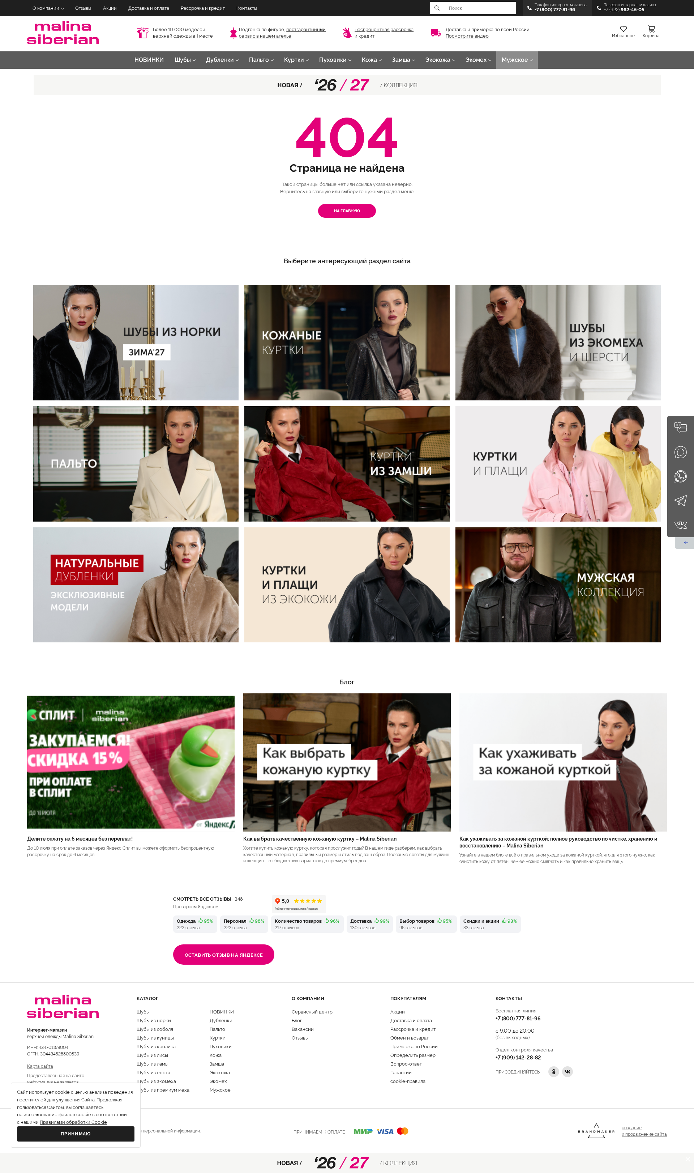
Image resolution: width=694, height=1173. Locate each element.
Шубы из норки (154, 1020)
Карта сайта (40, 1066)
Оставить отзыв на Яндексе (224, 954)
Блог (297, 1020)
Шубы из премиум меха (163, 1089)
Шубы (183, 59)
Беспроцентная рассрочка (384, 29)
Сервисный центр (312, 1011)
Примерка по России (414, 1046)
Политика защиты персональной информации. (152, 1130)
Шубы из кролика (156, 1046)
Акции (110, 8)
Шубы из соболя (155, 1028)
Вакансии (303, 1028)
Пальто (259, 59)
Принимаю (76, 1133)
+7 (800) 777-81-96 (518, 1018)
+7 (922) (624, 9)
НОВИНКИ (149, 59)
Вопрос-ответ (406, 1063)
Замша (401, 59)
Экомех (476, 59)
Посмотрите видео (467, 36)
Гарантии (401, 1072)
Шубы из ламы (152, 1063)
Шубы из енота (153, 1072)
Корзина (651, 35)
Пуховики (333, 59)
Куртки (294, 59)
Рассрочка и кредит (203, 8)
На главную (347, 210)
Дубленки (220, 59)
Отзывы (83, 8)
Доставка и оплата (148, 8)
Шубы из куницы (155, 1037)
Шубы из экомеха (156, 1081)
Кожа (369, 59)
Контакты (246, 8)
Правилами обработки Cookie (73, 1122)
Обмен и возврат (409, 1037)
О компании (46, 8)
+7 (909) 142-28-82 (518, 1057)
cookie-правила (407, 1081)
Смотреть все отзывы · (208, 898)
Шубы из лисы (152, 1054)
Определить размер (413, 1054)
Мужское (515, 59)
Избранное (623, 35)
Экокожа (437, 59)
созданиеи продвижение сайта (644, 1130)
